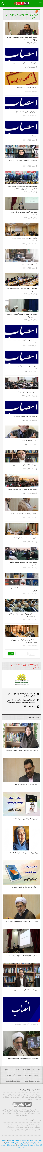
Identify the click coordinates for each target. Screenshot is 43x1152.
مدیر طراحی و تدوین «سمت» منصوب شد (25, 111)
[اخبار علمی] (22, 3)
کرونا (12, 1129)
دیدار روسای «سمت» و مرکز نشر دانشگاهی (24, 538)
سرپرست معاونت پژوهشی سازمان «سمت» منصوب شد (22, 750)
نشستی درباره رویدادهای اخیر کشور (26, 392)
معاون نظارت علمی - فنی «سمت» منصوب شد (24, 63)
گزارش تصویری (29, 1125)
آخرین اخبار (11, 1075)
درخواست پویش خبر (32, 1075)
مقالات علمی (37, 1140)
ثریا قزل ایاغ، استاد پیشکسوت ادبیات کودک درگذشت (22, 853)
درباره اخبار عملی (28, 1069)
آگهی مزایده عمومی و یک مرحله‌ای (27, 87)
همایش (37, 1125)
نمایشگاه (37, 1127)
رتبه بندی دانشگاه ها (26, 1140)
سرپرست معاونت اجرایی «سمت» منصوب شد (23, 465)
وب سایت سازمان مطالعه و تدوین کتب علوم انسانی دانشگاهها (21, 694)
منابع (6, 1069)
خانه (39, 1069)
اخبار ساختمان (9, 1142)
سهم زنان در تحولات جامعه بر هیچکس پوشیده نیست (22, 955)
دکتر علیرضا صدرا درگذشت (29, 440)
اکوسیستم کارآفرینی (23, 1145)
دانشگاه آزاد (10, 1127)
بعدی (10, 653)
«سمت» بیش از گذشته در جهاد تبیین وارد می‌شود (22, 489)
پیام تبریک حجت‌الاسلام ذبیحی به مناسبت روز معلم (23, 1058)
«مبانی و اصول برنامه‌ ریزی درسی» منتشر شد (25, 819)
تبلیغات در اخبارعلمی (13, 1081)
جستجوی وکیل (11, 1145)
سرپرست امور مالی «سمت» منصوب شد (25, 416)
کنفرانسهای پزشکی (36, 1145)
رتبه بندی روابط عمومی (32, 1081)
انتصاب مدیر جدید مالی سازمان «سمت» (26, 784)
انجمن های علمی (13, 1140)
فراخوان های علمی (26, 1142)
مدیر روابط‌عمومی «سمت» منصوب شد (26, 136)
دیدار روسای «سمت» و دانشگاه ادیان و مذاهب (23, 513)
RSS (19, 1075)
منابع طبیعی (19, 1127)
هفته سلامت (9, 1125)
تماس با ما (15, 1069)
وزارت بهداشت (29, 1127)
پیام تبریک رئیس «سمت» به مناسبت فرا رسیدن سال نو (22, 921)
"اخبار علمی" (37, 1109)
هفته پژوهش (19, 1129)
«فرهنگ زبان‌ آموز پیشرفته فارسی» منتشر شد (25, 887)
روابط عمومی (19, 1125)
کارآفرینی (37, 1129)
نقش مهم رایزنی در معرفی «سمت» (27, 264)
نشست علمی (28, 1129)
